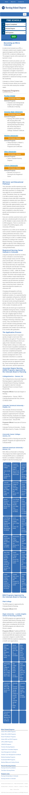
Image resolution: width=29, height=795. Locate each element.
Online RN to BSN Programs (8, 731)
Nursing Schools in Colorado (8, 778)
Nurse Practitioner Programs (8, 736)
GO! (14, 36)
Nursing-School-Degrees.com (7, 783)
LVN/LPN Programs (6, 744)
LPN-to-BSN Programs (7, 741)
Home (6, 1)
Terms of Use (16, 789)
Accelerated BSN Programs (8, 759)
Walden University (11, 136)
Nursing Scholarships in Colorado (9, 776)
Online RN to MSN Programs (8, 734)
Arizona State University (13, 112)
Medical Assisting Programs (8, 757)
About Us (13, 1)
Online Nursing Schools (18, 783)
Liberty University (11, 165)
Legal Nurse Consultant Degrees (9, 749)
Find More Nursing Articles (8, 770)
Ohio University (10, 152)
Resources (11, 786)
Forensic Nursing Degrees (8, 747)
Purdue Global (9, 96)
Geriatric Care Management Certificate (11, 754)
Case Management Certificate (8, 752)
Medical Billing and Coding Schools (10, 762)
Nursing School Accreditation (8, 767)
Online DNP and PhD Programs (9, 739)
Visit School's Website (14, 98)
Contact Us (21, 1)
